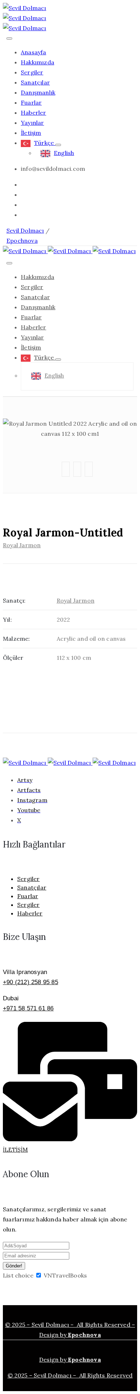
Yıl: (7, 619)
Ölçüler (13, 657)
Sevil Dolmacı (25, 230)
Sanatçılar (35, 82)
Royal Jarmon (22, 545)
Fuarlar (31, 102)
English (64, 152)
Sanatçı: (14, 600)
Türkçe (44, 142)
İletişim (31, 132)
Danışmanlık (38, 92)
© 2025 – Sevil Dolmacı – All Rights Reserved (70, 1375)
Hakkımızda (37, 62)
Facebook (82, 411)
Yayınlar (32, 122)
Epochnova (22, 240)
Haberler (33, 112)
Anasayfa (33, 52)
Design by (70, 1359)
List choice (18, 1275)
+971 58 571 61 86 (28, 1008)
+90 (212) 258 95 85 (30, 982)
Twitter (82, 397)
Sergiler (32, 72)
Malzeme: (16, 638)
